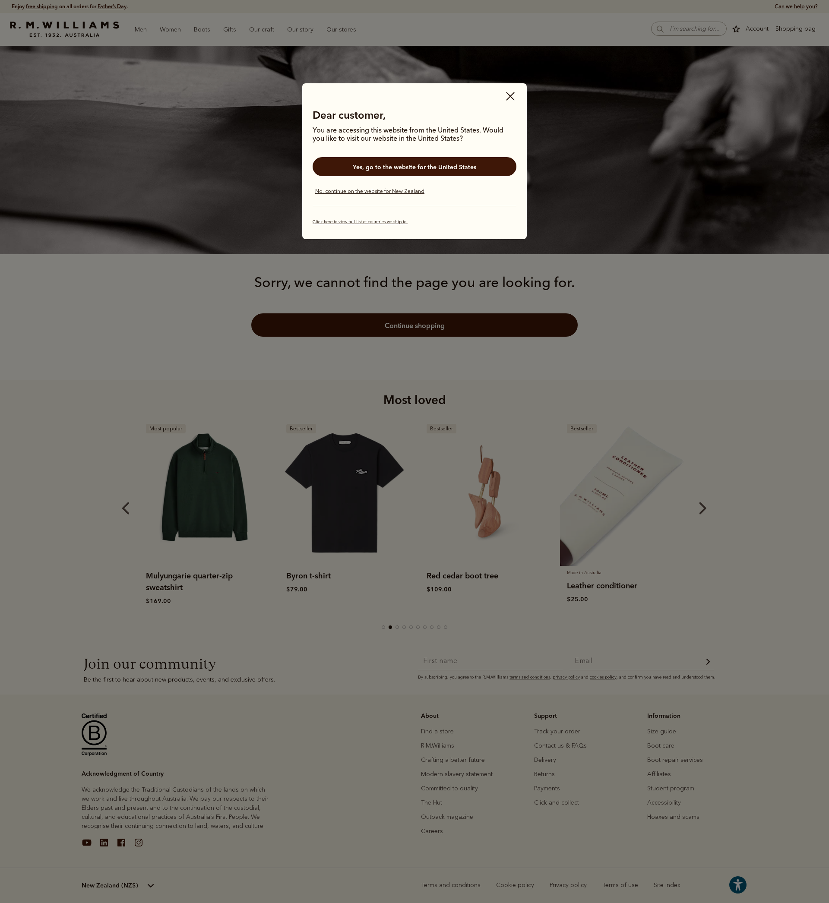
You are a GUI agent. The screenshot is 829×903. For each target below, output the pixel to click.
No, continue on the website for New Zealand (369, 191)
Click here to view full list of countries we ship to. (360, 221)
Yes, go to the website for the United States (414, 167)
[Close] (510, 97)
